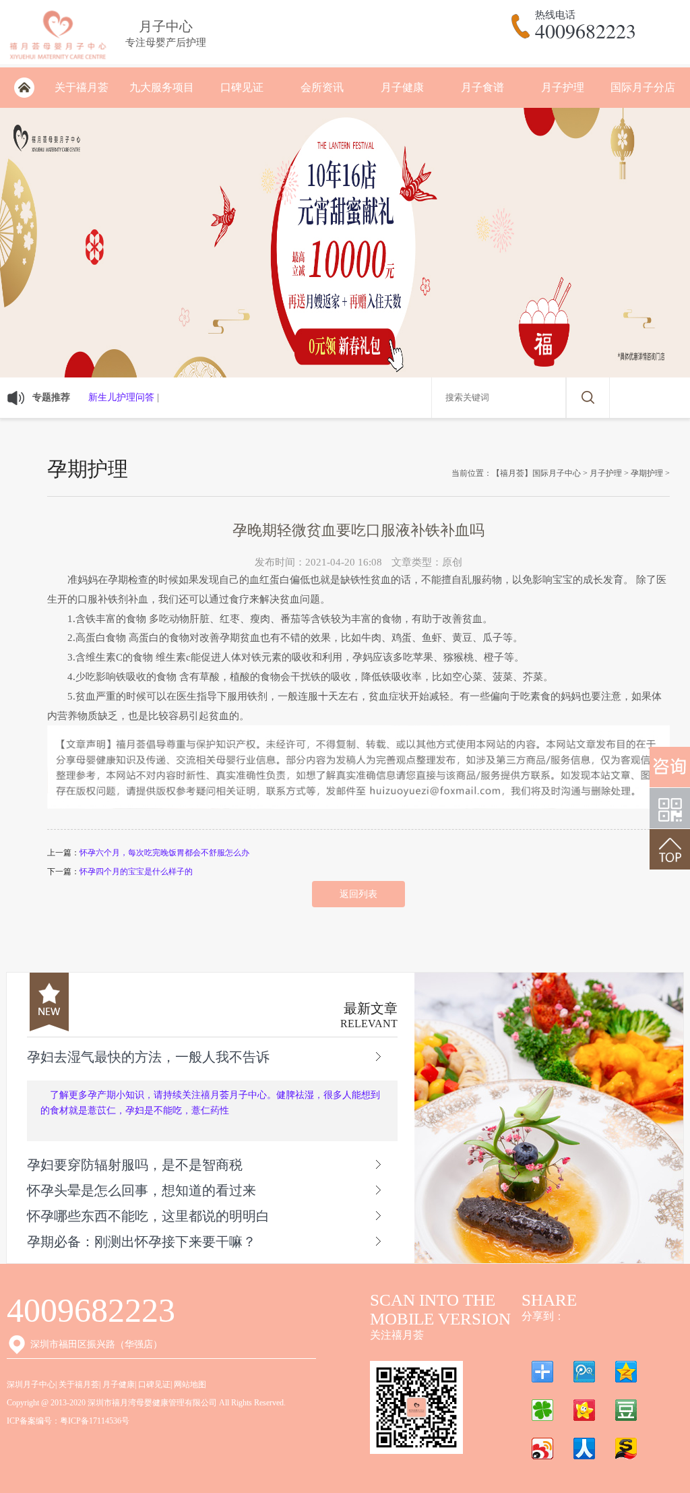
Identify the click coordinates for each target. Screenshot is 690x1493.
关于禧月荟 (81, 87)
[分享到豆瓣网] (626, 1410)
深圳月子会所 (24, 87)
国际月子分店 (642, 87)
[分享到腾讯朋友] (542, 1410)
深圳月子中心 (31, 1384)
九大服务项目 (161, 87)
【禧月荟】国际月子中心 (536, 473)
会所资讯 (322, 87)
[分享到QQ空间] (626, 1371)
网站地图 (190, 1384)
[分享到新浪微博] (542, 1448)
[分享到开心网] (584, 1410)
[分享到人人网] (584, 1448)
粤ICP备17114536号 (94, 1421)
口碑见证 (241, 87)
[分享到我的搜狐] (626, 1448)
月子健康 (402, 87)
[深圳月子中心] (57, 62)
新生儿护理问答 (121, 397)
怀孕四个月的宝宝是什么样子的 (136, 871)
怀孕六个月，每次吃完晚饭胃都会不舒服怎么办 (164, 852)
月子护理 (562, 87)
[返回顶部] (670, 849)
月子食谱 (482, 87)
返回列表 (358, 894)
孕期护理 (647, 473)
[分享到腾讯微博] (584, 1371)
